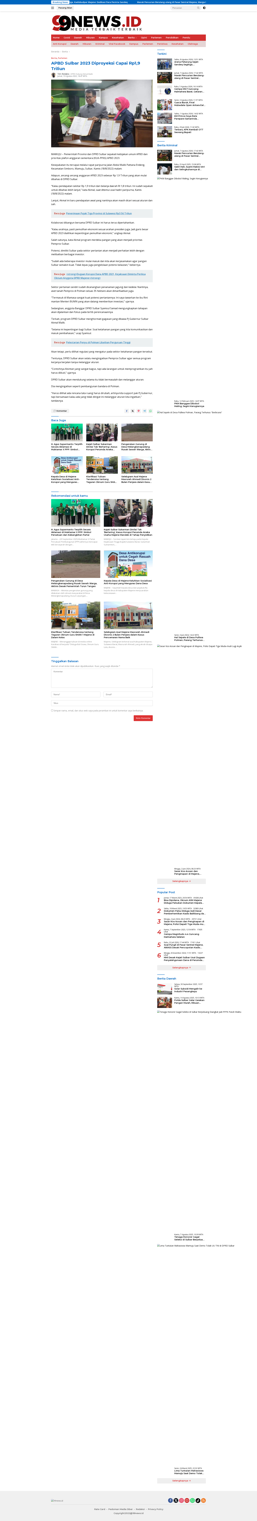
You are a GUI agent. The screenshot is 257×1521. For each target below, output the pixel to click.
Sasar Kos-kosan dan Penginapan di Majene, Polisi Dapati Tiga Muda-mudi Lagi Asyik (187, 872)
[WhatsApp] (192, 1500)
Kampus (103, 37)
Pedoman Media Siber (120, 1509)
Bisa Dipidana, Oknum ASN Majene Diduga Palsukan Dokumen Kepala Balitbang (183, 901)
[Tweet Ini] (132, 411)
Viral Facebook (117, 44)
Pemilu (186, 37)
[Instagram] (181, 1500)
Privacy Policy (155, 1509)
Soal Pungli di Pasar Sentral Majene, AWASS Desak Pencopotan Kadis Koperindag (183, 946)
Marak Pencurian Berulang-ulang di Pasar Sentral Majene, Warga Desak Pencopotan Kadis (135, 2)
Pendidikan (172, 37)
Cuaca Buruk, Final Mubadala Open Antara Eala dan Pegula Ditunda (189, 104)
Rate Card (99, 1509)
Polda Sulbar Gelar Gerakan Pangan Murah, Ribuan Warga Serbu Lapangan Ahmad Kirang (189, 1001)
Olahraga (193, 44)
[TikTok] (198, 1500)
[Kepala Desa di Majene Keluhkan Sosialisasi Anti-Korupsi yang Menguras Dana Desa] (67, 465)
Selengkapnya (180, 881)
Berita (131, 37)
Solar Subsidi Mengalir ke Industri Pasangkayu (188, 990)
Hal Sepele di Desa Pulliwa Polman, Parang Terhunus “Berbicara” (188, 638)
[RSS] (203, 1500)
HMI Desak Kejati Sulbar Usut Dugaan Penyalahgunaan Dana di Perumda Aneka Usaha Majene (184, 959)
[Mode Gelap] (204, 7)
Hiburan (90, 37)
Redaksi (140, 1509)
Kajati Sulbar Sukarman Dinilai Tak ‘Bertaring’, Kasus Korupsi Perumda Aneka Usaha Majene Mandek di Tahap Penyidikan (101, 447)
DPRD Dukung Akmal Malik (82, 74)
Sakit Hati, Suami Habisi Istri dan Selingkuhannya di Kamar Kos (189, 168)
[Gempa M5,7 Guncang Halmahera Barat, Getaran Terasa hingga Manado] (164, 91)
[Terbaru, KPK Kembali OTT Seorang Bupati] (164, 131)
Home (56, 37)
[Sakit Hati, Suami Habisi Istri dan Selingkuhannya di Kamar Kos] (164, 169)
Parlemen (156, 37)
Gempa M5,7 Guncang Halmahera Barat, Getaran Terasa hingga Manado (188, 90)
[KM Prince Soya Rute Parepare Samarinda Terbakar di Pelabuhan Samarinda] (164, 118)
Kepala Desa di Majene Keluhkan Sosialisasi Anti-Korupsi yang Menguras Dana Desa (65, 479)
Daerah (78, 37)
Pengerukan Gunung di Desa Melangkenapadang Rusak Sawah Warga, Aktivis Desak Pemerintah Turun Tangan (136, 447)
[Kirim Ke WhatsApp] (150, 411)
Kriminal (100, 44)
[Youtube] (187, 1500)
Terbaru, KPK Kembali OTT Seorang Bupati (188, 131)
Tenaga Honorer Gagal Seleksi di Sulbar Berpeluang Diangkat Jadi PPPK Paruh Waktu (190, 1238)
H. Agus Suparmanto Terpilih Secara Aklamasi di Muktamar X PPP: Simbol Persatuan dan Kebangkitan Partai (67, 447)
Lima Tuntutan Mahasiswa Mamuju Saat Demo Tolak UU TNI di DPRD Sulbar (188, 1472)
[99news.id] (98, 22)
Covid (67, 37)
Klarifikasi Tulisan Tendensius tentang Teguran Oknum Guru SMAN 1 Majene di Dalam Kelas (101, 479)
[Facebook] (170, 1500)
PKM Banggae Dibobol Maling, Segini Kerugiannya (189, 405)
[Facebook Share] (126, 411)
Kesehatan (118, 37)
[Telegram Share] (144, 411)
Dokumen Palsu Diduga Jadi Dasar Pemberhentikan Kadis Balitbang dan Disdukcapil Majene (184, 912)
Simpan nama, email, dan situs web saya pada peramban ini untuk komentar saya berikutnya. (98, 710)
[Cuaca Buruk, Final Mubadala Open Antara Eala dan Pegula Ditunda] (164, 104)
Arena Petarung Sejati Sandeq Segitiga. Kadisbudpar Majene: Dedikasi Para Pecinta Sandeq (186, 63)
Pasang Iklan (65, 8)
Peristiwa (162, 44)
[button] (198, 7)
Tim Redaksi (63, 73)
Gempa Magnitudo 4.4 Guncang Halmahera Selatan (181, 935)
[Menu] (53, 7)
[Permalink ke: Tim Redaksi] (53, 75)
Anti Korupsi (59, 44)
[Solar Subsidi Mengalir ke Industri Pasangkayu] (164, 988)
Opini (144, 37)
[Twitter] (176, 1500)
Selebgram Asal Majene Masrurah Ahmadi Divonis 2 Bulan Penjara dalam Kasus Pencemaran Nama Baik (136, 479)
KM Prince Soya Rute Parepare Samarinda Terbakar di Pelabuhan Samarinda (186, 117)
